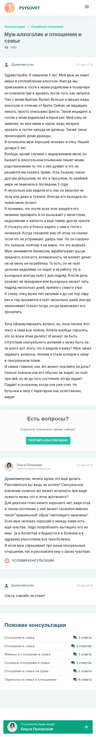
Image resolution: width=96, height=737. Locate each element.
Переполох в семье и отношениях (30, 680)
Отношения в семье (19, 638)
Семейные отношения (47, 26)
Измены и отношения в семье (27, 654)
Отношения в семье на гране (26, 671)
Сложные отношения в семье (27, 663)
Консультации (15, 26)
